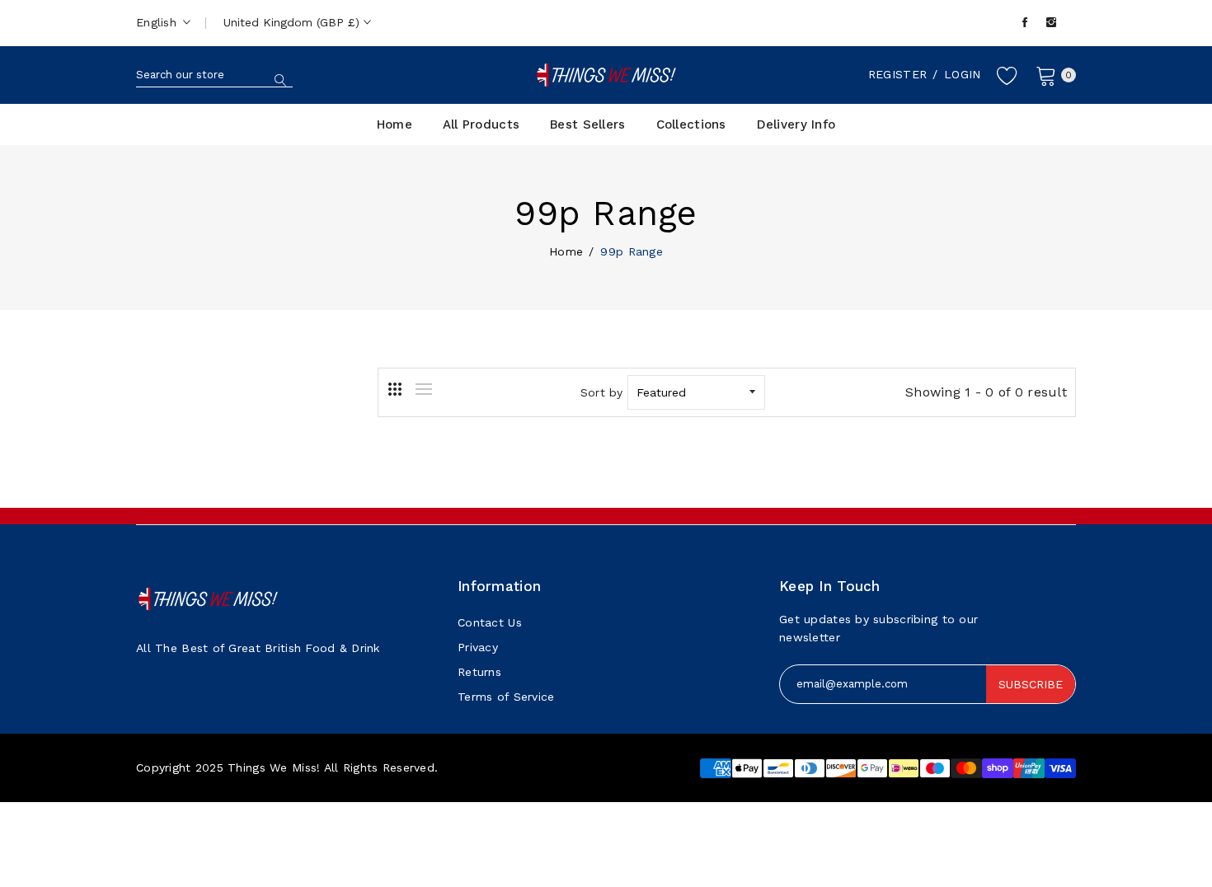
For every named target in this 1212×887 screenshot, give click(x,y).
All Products (481, 124)
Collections (691, 124)
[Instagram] (1051, 23)
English (158, 22)
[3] (395, 389)
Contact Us (490, 622)
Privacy (478, 647)
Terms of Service (506, 696)
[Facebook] (1024, 23)
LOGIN (962, 74)
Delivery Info (796, 124)
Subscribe (1030, 684)
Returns (479, 671)
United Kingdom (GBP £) (293, 22)
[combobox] (214, 74)
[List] (424, 389)
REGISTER (897, 74)
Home (394, 124)
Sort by (601, 392)
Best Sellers (587, 124)
